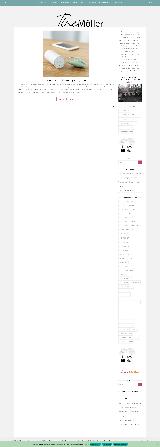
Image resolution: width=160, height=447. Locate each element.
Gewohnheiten (126, 258)
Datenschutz (104, 3)
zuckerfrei (134, 337)
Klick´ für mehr (66, 99)
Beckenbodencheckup (129, 221)
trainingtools (126, 322)
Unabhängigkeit (127, 326)
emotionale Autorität (125, 238)
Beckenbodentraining (129, 225)
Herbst (134, 262)
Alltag (123, 205)
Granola (123, 262)
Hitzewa (123, 266)
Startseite (42, 3)
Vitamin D (124, 330)
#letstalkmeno (126, 201)
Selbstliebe (125, 314)
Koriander (124, 286)
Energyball (125, 242)
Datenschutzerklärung (120, 444)
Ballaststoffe (126, 213)
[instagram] (151, 3)
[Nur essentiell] (158, 444)
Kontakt (92, 3)
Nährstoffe (125, 302)
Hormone (124, 274)
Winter (123, 337)
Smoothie (124, 318)
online (136, 302)
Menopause (124, 294)
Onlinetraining (126, 127)
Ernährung (124, 110)
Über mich (54, 3)
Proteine (132, 306)
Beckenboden (125, 217)
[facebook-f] (149, 3)
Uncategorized (126, 131)
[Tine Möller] (80, 20)
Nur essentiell (107, 444)
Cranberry (124, 229)
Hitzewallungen (127, 270)
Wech (134, 330)
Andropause (134, 205)
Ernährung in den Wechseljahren (127, 115)
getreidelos (125, 254)
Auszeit (135, 209)
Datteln (136, 229)
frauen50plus (126, 250)
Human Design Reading (129, 282)
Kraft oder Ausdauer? (126, 190)
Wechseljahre (126, 334)
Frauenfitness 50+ (128, 120)
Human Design (78, 3)
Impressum (118, 3)
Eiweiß (123, 233)
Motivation (125, 298)
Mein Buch (65, 3)
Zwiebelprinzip (126, 341)
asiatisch (124, 209)
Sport (134, 318)
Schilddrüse (125, 310)
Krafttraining (126, 290)
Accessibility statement (142, 441)
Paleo (122, 306)
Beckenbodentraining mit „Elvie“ (66, 80)
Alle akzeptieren (95, 444)
